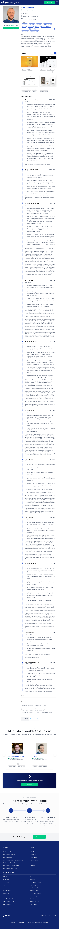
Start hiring (39, 837)
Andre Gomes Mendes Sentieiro (16, 756)
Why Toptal (33, 852)
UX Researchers (34, 904)
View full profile (17, 748)
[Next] (55, 53)
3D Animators (6, 896)
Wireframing (30, 26)
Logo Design (31, 24)
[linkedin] (37, 719)
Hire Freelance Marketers (9, 857)
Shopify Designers (34, 901)
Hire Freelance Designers (9, 854)
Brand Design (24, 24)
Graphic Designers (7, 888)
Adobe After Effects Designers (10, 899)
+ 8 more (29, 72)
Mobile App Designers (8, 885)
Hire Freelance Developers (9, 852)
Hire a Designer (49, 2)
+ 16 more (34, 91)
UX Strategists (6, 893)
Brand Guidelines (21, 766)
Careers (33, 863)
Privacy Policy (31, 922)
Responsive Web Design (46, 26)
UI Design (24, 26)
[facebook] (34, 719)
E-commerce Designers (36, 877)
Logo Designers (34, 885)
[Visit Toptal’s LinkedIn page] (42, 915)
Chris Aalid (35, 756)
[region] (38, 74)
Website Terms (38, 922)
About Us (33, 865)
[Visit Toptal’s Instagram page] (55, 915)
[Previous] (52, 53)
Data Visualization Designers (9, 907)
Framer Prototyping (43, 766)
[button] (38, 96)
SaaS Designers (34, 899)
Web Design (39, 24)
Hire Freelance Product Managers (11, 865)
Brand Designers (7, 890)
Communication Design (49, 29)
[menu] (57, 2)
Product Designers (34, 896)
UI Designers (6, 879)
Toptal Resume (34, 860)
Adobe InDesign (25, 31)
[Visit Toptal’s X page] (46, 915)
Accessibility (45, 922)
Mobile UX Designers (35, 888)
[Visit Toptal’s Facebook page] (51, 915)
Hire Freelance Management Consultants (13, 860)
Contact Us (33, 854)
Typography (21, 764)
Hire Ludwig (11, 28)
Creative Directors (7, 904)
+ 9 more (50, 72)
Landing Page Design (48, 24)
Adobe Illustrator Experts (9, 901)
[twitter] (30, 719)
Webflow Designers (35, 907)
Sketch (32, 29)
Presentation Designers (35, 893)
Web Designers (6, 882)
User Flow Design (25, 29)
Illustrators (32, 879)
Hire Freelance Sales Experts (10, 868)
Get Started (29, 784)
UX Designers (6, 877)
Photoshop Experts (34, 890)
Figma (43, 764)
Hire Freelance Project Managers (11, 863)
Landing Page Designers (36, 882)
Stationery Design (12, 766)
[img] (27, 10)
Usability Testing (39, 29)
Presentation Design (34, 31)
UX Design (37, 26)
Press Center (34, 857)
